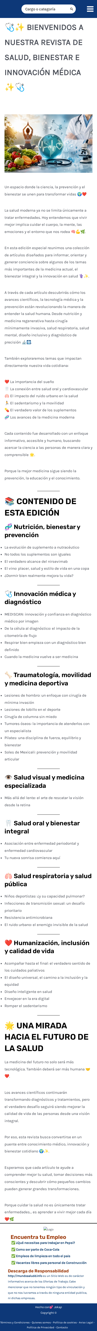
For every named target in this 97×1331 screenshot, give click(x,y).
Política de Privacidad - (41, 1327)
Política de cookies (65, 1322)
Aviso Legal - (87, 1322)
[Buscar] (71, 8)
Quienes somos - (42, 1322)
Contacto (62, 1327)
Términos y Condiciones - (16, 1322)
